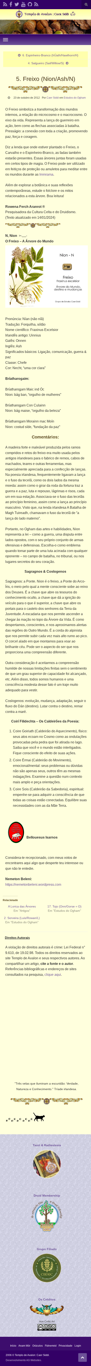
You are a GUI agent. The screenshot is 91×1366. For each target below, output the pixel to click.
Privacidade (65, 1345)
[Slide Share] (30, 4)
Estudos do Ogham (75, 97)
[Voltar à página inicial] (45, 21)
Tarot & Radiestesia (47, 1145)
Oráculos (37, 1345)
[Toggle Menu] (5, 39)
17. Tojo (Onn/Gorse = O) (64, 906)
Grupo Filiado (47, 1249)
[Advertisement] (45, 1028)
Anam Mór (24, 1345)
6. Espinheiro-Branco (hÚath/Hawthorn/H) (50, 55)
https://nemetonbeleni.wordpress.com (33, 884)
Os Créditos (46, 1299)
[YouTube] (23, 4)
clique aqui (52, 974)
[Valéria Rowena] (16, 4)
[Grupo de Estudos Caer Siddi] (10, 4)
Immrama (46, 174)
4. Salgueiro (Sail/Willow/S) (46, 63)
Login (77, 1345)
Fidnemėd (51, 1345)
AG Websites (33, 1360)
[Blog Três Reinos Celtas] (36, 4)
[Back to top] (82, 1357)
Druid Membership (47, 1195)
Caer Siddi (53, 97)
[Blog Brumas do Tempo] (5, 4)
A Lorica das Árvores (22, 906)
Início (13, 1345)
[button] (46, 276)
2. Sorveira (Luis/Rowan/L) (22, 918)
